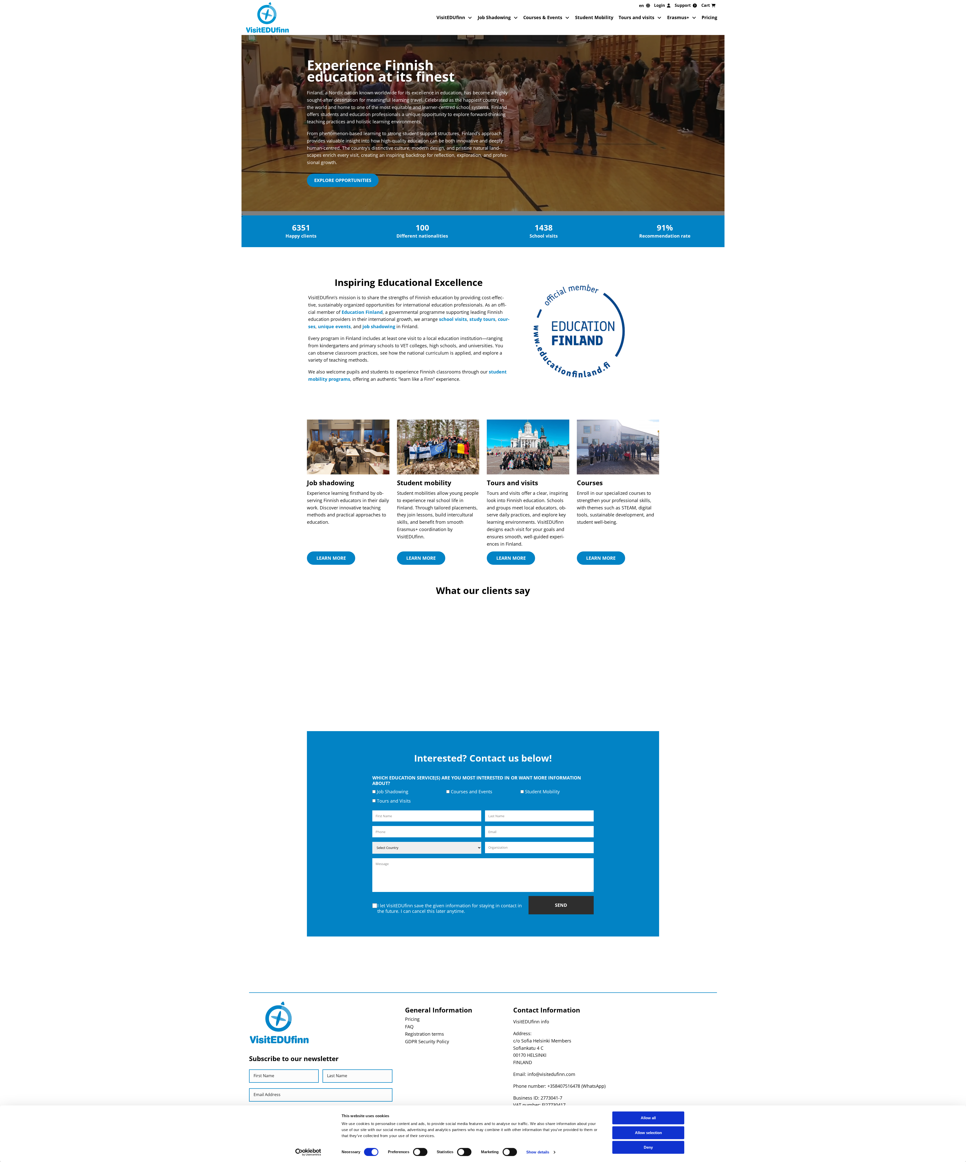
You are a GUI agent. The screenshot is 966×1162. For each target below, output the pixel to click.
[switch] (420, 1152)
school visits (453, 319)
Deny (648, 1147)
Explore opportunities (342, 180)
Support (683, 5)
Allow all (648, 1118)
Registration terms (424, 1034)
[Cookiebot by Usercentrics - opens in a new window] (308, 1152)
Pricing (709, 17)
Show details (537, 1152)
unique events (334, 326)
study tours (482, 319)
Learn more (331, 558)
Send (561, 905)
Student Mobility (594, 17)
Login (659, 5)
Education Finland (362, 312)
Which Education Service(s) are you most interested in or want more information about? (476, 780)
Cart (705, 5)
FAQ (409, 1027)
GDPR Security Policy (427, 1041)
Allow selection (648, 1133)
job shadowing (379, 326)
